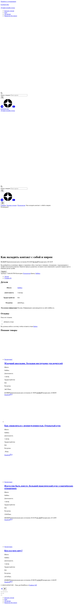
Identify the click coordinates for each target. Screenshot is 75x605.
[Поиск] (2, 97)
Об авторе (7, 14)
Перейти (3, 271)
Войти (35, 326)
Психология (27, 273)
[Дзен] (7, 107)
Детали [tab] (6, 276)
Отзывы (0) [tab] (7, 278)
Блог (5, 12)
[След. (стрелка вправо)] (3, 593)
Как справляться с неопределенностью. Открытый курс (32, 425)
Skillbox (37, 273)
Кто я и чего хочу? (13, 550)
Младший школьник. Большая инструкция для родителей (33, 363)
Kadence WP (33, 585)
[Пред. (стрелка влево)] (1, 593)
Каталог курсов (9, 11)
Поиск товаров (5, 95)
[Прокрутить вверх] (2, 589)
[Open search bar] (1, 93)
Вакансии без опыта (10, 16)
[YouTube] (13, 107)
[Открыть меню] (2, 203)
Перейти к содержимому (8, 1)
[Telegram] (2, 107)
